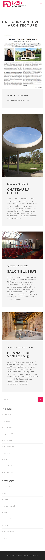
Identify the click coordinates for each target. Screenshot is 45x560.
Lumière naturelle (10, 506)
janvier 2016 (8, 440)
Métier (6, 512)
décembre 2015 (9, 447)
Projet (6, 525)
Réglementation (9, 532)
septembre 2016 (9, 434)
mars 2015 (7, 459)
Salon (6, 538)
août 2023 (7, 421)
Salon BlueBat (22, 271)
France (12, 95)
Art (5, 493)
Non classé (7, 519)
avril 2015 (7, 453)
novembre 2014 (9, 466)
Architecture (8, 487)
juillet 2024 (7, 415)
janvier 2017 (8, 427)
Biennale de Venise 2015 (18, 354)
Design (6, 500)
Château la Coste (18, 191)
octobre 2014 (8, 472)
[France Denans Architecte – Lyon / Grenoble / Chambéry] (14, 3)
